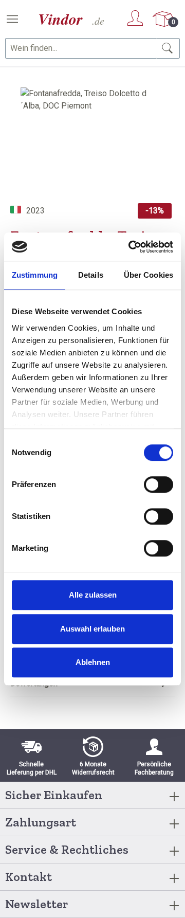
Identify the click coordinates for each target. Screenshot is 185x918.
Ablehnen (93, 662)
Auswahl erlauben (92, 628)
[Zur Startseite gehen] (72, 19)
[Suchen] (168, 48)
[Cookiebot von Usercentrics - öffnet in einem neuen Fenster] (130, 247)
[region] (92, 145)
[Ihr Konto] (135, 18)
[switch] (158, 484)
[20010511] (92, 145)
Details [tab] (90, 275)
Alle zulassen (93, 594)
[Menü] (12, 19)
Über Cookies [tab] (148, 275)
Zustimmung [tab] (35, 275)
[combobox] (80, 48)
